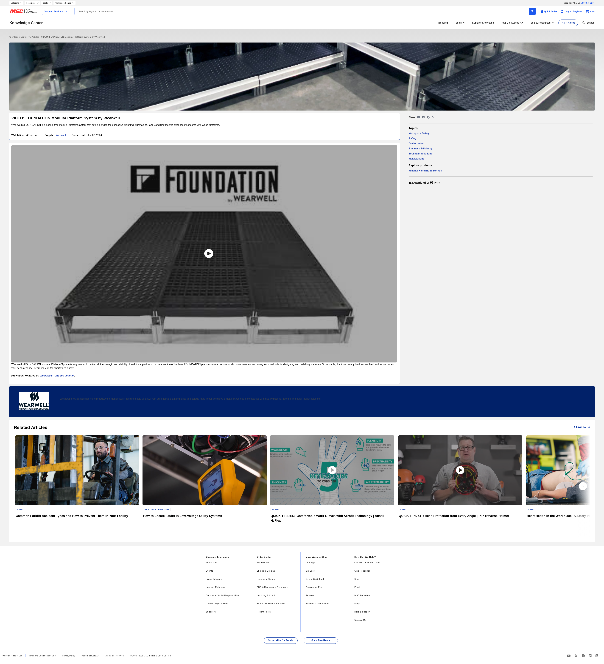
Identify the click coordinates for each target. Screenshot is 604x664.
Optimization (416, 143)
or (425, 182)
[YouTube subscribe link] (569, 655)
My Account (263, 562)
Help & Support (362, 611)
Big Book (310, 571)
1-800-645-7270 (588, 3)
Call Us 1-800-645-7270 (367, 562)
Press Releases (214, 579)
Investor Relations (215, 587)
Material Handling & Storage (425, 170)
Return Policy (264, 611)
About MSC (212, 562)
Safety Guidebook (315, 579)
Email (357, 587)
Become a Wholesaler (317, 603)
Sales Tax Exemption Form (271, 603)
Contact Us (360, 620)
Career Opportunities (217, 603)
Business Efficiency (420, 148)
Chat (356, 579)
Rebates (310, 595)
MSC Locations (362, 595)
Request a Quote (266, 579)
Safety (412, 138)
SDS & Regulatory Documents (272, 587)
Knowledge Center (26, 23)
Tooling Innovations (420, 153)
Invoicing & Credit (266, 595)
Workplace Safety (419, 133)
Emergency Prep (314, 587)
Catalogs (310, 562)
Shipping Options (266, 571)
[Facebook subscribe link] (584, 655)
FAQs (357, 603)
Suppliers (211, 611)
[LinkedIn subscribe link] (590, 655)
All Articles (34, 37)
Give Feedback (362, 571)
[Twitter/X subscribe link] (577, 655)
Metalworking (417, 158)
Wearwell (61, 135)
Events (209, 571)
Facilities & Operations (157, 509)
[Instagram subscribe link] (597, 655)
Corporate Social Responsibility (222, 595)
